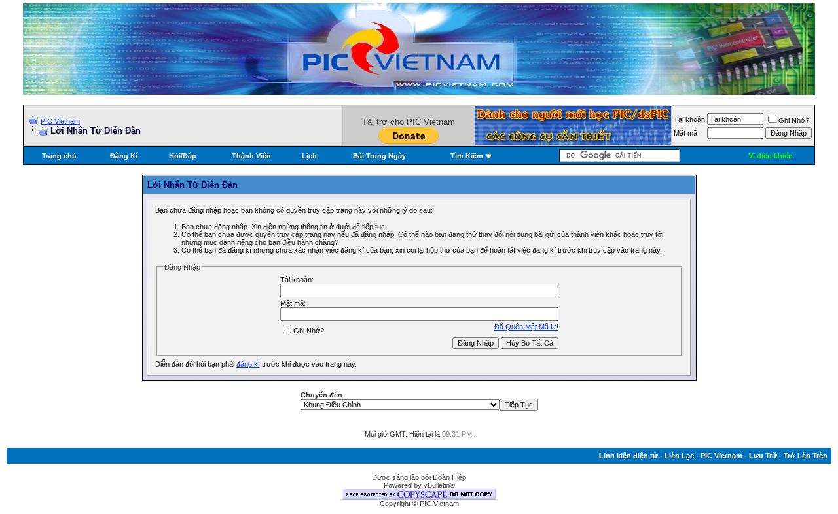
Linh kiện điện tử (628, 456)
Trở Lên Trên (806, 456)
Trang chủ (59, 156)
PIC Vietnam (60, 121)
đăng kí (248, 364)
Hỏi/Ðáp (182, 156)
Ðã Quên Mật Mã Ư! (526, 327)
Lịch (309, 156)
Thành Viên (251, 156)
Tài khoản (689, 119)
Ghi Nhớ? (793, 120)
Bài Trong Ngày (379, 156)
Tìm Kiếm (466, 156)
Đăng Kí (123, 156)
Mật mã (685, 133)
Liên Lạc (679, 456)
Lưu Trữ (763, 456)
